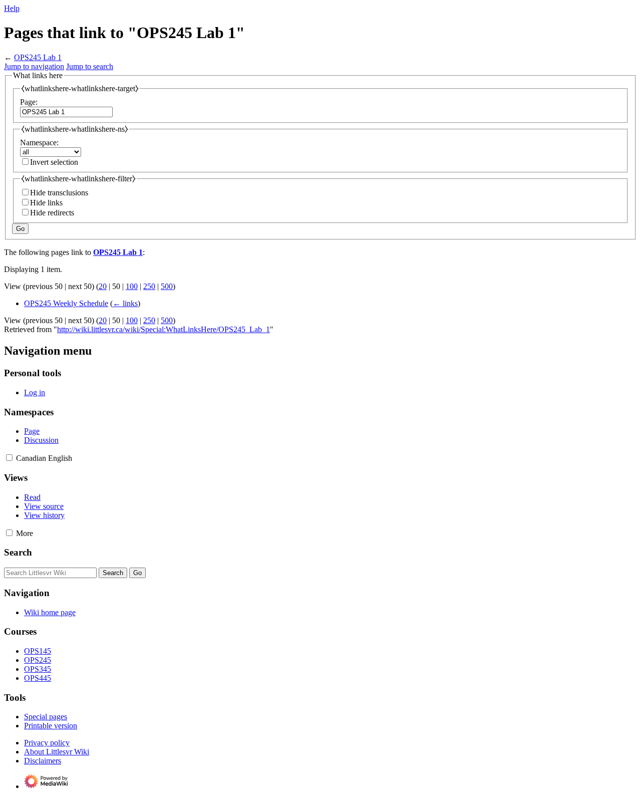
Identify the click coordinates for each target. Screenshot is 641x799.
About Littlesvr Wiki (56, 751)
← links (125, 303)
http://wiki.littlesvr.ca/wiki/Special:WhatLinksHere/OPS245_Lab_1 (163, 329)
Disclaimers (42, 760)
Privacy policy (47, 742)
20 (103, 286)
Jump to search (89, 66)
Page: (29, 102)
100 (132, 286)
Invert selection (54, 162)
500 (167, 286)
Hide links (46, 202)
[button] (9, 457)
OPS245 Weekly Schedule (66, 303)
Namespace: (39, 142)
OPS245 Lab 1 (38, 57)
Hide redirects (52, 212)
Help (12, 8)
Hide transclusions (59, 192)
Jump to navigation (34, 66)
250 (149, 286)
